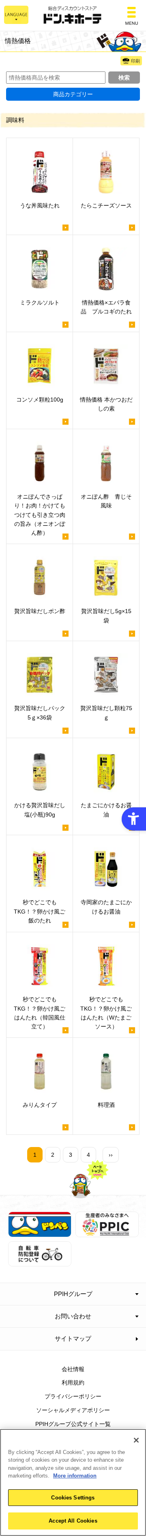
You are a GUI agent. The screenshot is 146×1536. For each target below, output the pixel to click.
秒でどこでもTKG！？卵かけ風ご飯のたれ (39, 911)
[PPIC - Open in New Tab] (107, 1232)
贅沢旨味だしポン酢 (39, 611)
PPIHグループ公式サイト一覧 (73, 1424)
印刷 (135, 60)
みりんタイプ (40, 1105)
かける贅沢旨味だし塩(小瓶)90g (39, 809)
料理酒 (106, 1105)
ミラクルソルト (40, 302)
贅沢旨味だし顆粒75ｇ (106, 712)
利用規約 (73, 1382)
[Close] (136, 1440)
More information (75, 1476)
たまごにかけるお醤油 (106, 809)
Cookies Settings (72, 1498)
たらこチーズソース (106, 205)
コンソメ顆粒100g (39, 399)
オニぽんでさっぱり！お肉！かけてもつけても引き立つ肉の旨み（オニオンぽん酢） (39, 514)
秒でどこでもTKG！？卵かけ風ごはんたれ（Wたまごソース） (106, 1013)
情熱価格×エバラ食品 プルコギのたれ (106, 307)
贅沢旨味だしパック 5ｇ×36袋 (42, 712)
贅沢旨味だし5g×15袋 (106, 615)
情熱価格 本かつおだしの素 (106, 404)
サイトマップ (73, 1338)
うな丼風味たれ (40, 205)
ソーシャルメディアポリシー (73, 1410)
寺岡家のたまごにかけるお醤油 (106, 906)
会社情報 (73, 1369)
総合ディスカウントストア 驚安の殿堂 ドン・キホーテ (73, 16)
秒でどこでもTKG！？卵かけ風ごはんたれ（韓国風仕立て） (39, 1013)
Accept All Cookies (73, 1521)
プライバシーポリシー (73, 1396)
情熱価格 (18, 40)
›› (111, 1154)
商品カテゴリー (73, 94)
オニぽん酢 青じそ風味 (106, 501)
